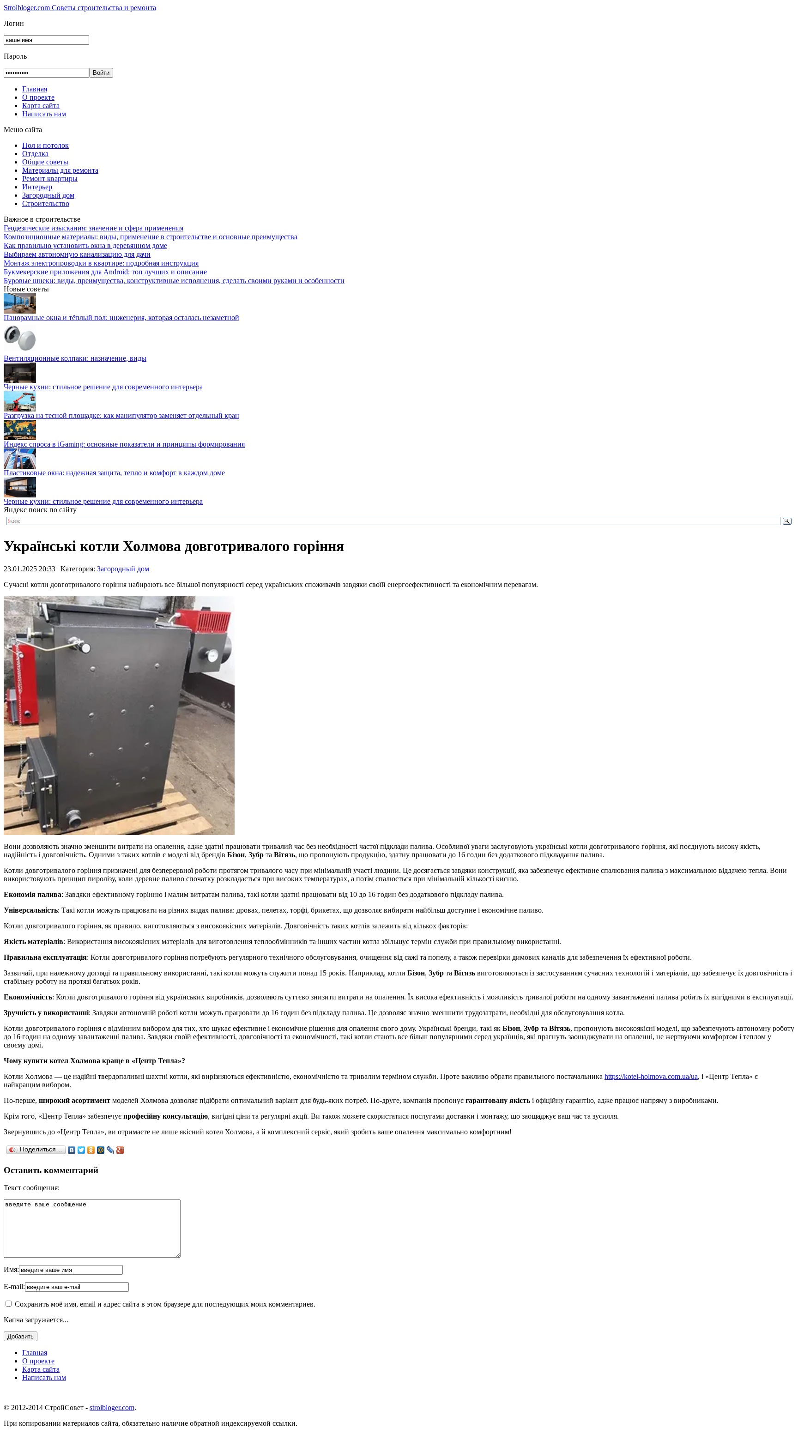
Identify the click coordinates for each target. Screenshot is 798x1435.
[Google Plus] (120, 1150)
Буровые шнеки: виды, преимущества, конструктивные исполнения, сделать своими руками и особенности (174, 281)
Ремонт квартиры (50, 178)
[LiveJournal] (110, 1150)
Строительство (45, 203)
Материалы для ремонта (60, 170)
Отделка (35, 153)
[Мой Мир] (101, 1150)
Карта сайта (41, 105)
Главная (34, 89)
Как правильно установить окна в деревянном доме (85, 245)
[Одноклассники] (91, 1150)
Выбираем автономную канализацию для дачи (77, 254)
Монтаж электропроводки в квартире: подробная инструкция (101, 263)
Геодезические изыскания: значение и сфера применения (93, 228)
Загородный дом (48, 195)
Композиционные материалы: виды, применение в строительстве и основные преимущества (150, 237)
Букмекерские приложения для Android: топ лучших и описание (105, 272)
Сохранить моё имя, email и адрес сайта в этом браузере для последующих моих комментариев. (165, 1304)
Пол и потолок (45, 145)
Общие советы (45, 162)
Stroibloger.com (80, 8)
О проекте (38, 97)
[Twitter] (81, 1150)
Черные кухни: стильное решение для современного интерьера (103, 387)
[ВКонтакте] (72, 1150)
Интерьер (37, 187)
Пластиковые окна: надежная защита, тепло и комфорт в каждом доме (114, 473)
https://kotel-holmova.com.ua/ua (651, 1076)
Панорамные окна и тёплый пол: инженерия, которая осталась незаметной (121, 317)
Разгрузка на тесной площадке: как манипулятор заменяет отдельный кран (121, 415)
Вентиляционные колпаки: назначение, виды (75, 358)
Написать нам (44, 114)
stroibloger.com (112, 1407)
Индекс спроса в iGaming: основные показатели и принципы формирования (124, 444)
